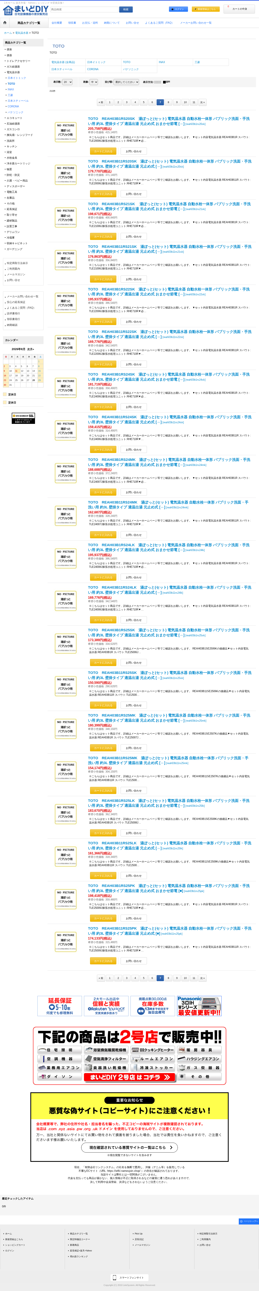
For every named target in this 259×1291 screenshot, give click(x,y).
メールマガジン (16, 274)
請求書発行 (13, 313)
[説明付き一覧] (167, 82)
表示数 (57, 81)
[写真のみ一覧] (158, 82)
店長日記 (139, 1239)
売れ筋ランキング (79, 1256)
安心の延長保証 (16, 302)
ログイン (179, 9)
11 (194, 102)
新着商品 (74, 1245)
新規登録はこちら (207, 9)
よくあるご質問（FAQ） (21, 307)
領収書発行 (13, 319)
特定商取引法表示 (17, 263)
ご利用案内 (13, 268)
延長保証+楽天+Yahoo (81, 1250)
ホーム (8, 1233)
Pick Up (138, 1233)
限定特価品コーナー (80, 1239)
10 (185, 102)
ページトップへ (251, 1221)
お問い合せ (13, 280)
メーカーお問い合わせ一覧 (22, 296)
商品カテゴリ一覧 (79, 1233)
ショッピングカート (15, 1245)
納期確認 (12, 324)
